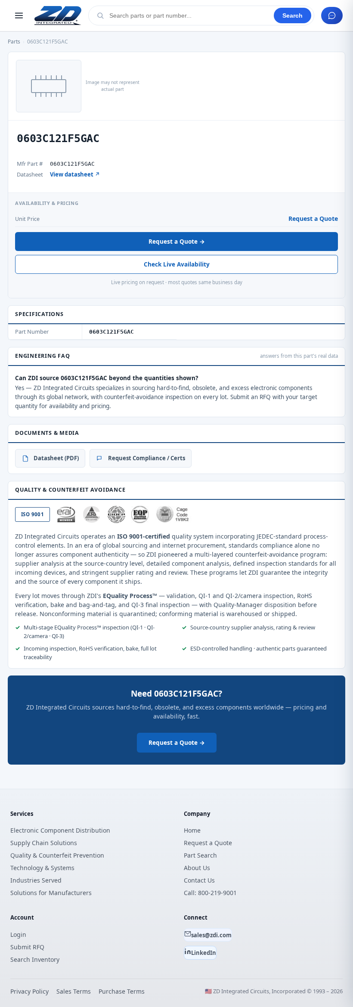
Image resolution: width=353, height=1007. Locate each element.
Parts (14, 41)
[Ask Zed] (332, 15)
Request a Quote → (177, 241)
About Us (197, 868)
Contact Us (199, 880)
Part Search (200, 855)
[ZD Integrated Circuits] (57, 15)
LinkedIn (203, 953)
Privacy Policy (29, 991)
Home (192, 830)
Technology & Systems (42, 868)
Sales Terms (73, 991)
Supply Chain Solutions (43, 843)
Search (292, 15)
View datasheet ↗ (75, 174)
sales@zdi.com (211, 935)
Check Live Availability (177, 264)
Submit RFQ (27, 947)
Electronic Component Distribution (60, 830)
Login (18, 934)
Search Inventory (34, 959)
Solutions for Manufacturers (51, 893)
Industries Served (36, 880)
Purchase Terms (122, 991)
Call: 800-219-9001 (210, 893)
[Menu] (19, 15)
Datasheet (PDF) (56, 458)
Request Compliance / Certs (146, 458)
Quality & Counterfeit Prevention (57, 855)
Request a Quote (313, 218)
